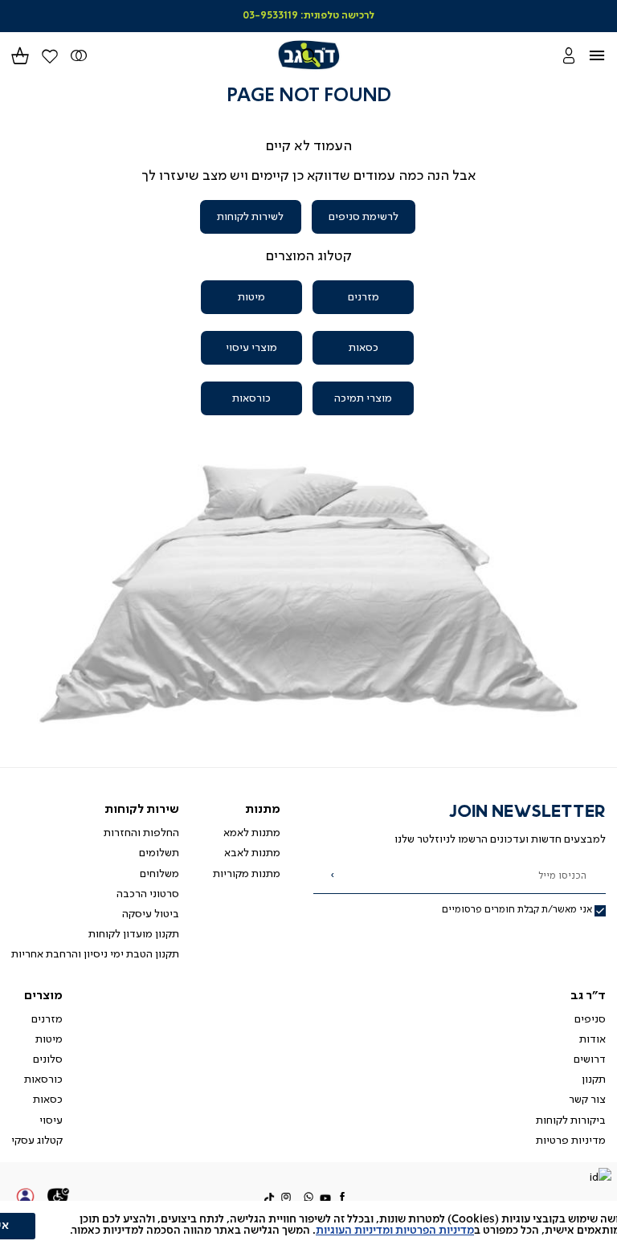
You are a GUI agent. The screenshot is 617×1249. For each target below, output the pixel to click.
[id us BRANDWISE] (600, 1179)
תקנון (594, 1079)
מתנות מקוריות (246, 874)
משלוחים (159, 874)
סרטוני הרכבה (147, 894)
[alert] (308, 1225)
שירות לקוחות (141, 809)
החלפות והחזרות (141, 833)
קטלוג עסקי (37, 1140)
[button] (20, 55)
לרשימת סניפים (363, 216)
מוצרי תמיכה (363, 398)
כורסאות (251, 398)
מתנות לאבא (252, 853)
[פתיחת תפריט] (605, 55)
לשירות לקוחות (250, 216)
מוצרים (43, 996)
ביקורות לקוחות (571, 1120)
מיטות (251, 297)
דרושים (590, 1059)
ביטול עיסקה (150, 914)
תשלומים (159, 853)
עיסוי (51, 1120)
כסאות (363, 347)
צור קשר (587, 1099)
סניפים (590, 1019)
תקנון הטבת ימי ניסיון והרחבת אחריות (95, 954)
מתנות (262, 809)
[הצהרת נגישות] (58, 1198)
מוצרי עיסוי (251, 347)
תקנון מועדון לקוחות (133, 934)
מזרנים (363, 297)
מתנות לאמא (251, 833)
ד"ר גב (588, 996)
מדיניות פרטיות (571, 1140)
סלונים (48, 1059)
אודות (592, 1039)
